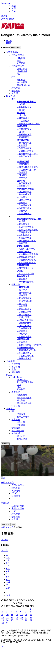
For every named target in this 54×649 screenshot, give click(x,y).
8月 (8, 577)
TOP (3, 647)
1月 (8, 558)
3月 (8, 563)
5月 (8, 569)
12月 (8, 588)
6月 (8, 571)
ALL (8, 555)
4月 (8, 566)
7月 (8, 574)
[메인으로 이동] (3, 478)
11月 (8, 585)
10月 (8, 582)
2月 (8, 560)
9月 (8, 580)
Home (9, 40)
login (8, 43)
